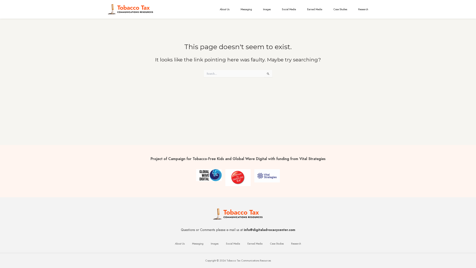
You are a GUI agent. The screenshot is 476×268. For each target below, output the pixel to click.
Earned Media (314, 9)
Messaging (246, 9)
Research (363, 9)
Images (267, 9)
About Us (224, 9)
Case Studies (340, 9)
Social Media (289, 9)
